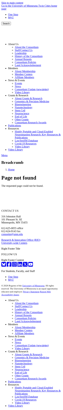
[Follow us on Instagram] (14, 265)
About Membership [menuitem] (25, 71)
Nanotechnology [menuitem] (23, 107)
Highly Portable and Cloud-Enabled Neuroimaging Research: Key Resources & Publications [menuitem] (38, 134)
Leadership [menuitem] (21, 53)
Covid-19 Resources (25, 399)
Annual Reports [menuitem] (23, 59)
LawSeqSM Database (26, 396)
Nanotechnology (23, 363)
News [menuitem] (18, 86)
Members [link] (13, 68)
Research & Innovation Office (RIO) (20, 239)
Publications (14, 381)
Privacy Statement (31, 291)
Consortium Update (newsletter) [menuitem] (32, 89)
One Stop (13, 14)
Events (18, 339)
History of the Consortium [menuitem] (29, 56)
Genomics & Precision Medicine (32, 357)
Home (11, 169)
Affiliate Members (24, 333)
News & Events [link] (16, 80)
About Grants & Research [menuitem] (28, 98)
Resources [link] (13, 128)
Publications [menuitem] (14, 125)
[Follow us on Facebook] (9, 265)
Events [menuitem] (18, 83)
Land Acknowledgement (28, 321)
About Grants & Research (28, 354)
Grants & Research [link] (18, 95)
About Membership (25, 327)
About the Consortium (26, 303)
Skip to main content (12, 2)
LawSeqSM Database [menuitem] (26, 140)
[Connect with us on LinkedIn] (20, 265)
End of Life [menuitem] (21, 116)
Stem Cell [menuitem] (20, 110)
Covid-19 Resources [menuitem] (25, 143)
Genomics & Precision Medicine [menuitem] (32, 101)
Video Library (22, 348)
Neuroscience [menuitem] (22, 113)
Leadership (21, 309)
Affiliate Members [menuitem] (24, 77)
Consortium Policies (25, 318)
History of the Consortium (29, 312)
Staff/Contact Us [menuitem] (23, 50)
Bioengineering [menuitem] (23, 104)
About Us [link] (13, 44)
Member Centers (23, 330)
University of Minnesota (33, 285)
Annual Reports (23, 315)
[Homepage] (31, 38)
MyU (11, 17)
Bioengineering (23, 360)
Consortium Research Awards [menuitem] (30, 122)
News (18, 342)
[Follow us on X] (25, 265)
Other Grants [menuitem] (22, 119)
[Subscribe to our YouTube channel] (30, 265)
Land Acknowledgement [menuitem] (28, 65)
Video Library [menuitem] (22, 92)
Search (6, 23)
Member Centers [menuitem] (23, 74)
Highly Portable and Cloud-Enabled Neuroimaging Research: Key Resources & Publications (38, 390)
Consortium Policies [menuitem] (25, 62)
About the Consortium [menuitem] (26, 47)
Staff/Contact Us (23, 306)
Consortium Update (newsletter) (32, 345)
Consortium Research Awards (30, 378)
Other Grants (22, 375)
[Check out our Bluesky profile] (4, 265)
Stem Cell (20, 366)
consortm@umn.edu (12, 234)
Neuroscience (22, 369)
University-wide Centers (14, 243)
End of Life (21, 372)
